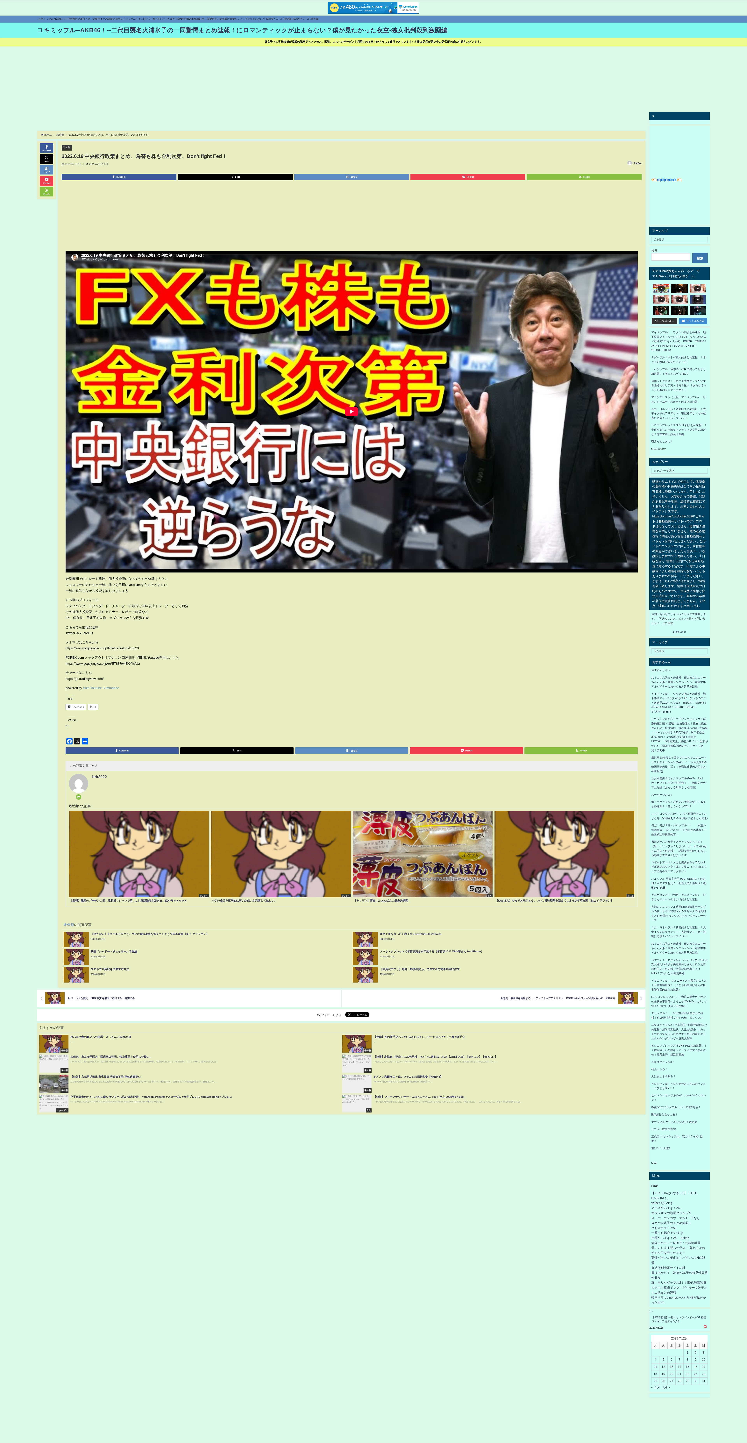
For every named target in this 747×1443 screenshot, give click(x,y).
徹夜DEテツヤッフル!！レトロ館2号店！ (676, 1107)
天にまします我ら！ (663, 1076)
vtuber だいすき (662, 1203)
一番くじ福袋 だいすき (667, 1232)
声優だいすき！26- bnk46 (670, 1237)
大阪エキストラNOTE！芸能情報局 (676, 1242)
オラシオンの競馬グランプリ (671, 1212)
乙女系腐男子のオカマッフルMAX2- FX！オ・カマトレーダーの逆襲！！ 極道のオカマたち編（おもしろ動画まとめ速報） (678, 783)
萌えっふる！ (659, 1069)
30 (695, 1381)
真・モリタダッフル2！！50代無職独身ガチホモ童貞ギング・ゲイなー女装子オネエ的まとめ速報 (679, 1287)
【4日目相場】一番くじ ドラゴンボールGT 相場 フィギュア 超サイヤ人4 (679, 1319)
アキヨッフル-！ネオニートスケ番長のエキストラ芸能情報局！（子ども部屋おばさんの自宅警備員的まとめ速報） (679, 985)
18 (655, 1373)
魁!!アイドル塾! (660, 1148)
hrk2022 (637, 163)
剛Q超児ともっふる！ (664, 1114)
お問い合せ (679, 632)
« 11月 (655, 1387)
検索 (654, 250)
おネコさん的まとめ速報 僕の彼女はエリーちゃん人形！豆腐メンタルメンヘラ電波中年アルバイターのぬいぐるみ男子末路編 (678, 682)
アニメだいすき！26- (666, 1207)
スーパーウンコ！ (662, 794)
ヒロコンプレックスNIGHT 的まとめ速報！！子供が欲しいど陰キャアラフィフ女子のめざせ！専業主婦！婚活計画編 (679, 430)
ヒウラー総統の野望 (663, 1129)
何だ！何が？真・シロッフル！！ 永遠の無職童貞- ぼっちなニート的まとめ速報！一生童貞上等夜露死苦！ (679, 830)
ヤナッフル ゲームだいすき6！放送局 (674, 1121)
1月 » (666, 1387)
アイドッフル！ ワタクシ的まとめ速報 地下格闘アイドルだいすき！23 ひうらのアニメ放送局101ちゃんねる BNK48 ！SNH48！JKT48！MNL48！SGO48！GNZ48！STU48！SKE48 (679, 341)
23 (695, 1373)
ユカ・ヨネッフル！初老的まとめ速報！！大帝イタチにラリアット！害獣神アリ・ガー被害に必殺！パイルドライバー (678, 413)
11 (655, 1366)
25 (655, 1381)
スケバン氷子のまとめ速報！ (671, 1222)
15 (687, 1366)
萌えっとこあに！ (662, 441)
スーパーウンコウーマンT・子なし (675, 1217)
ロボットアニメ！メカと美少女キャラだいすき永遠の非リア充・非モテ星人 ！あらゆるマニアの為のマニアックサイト (679, 867)
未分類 (66, 147)
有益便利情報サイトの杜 (668, 1267)
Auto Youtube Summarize (101, 687)
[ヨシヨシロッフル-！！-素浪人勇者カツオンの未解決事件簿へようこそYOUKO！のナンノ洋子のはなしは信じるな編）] (679, 1001)
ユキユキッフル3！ (663, 1062)
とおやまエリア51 (664, 1227)
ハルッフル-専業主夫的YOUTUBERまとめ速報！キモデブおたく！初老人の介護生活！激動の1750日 (678, 883)
